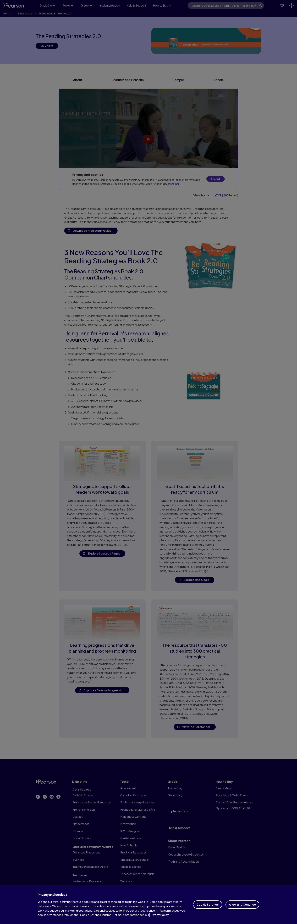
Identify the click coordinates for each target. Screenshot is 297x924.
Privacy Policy (159, 915)
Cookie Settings (207, 904)
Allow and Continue (242, 904)
